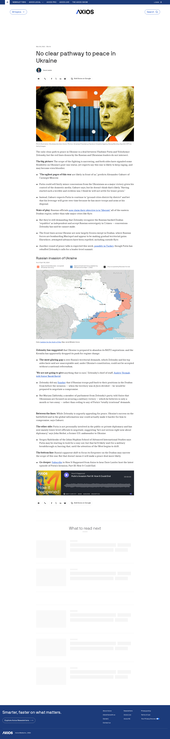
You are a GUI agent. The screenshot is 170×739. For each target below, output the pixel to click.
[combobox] (36, 2)
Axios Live (64, 2)
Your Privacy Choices (148, 719)
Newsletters (19, 2)
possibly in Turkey (103, 246)
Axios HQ (127, 719)
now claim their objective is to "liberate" (89, 210)
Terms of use (145, 715)
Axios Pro (51, 2)
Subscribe (57, 462)
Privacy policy (146, 711)
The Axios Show (80, 2)
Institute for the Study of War (50, 342)
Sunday (62, 383)
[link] (39, 79)
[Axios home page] (7, 2)
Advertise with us (109, 715)
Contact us (107, 722)
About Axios (107, 711)
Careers (106, 719)
